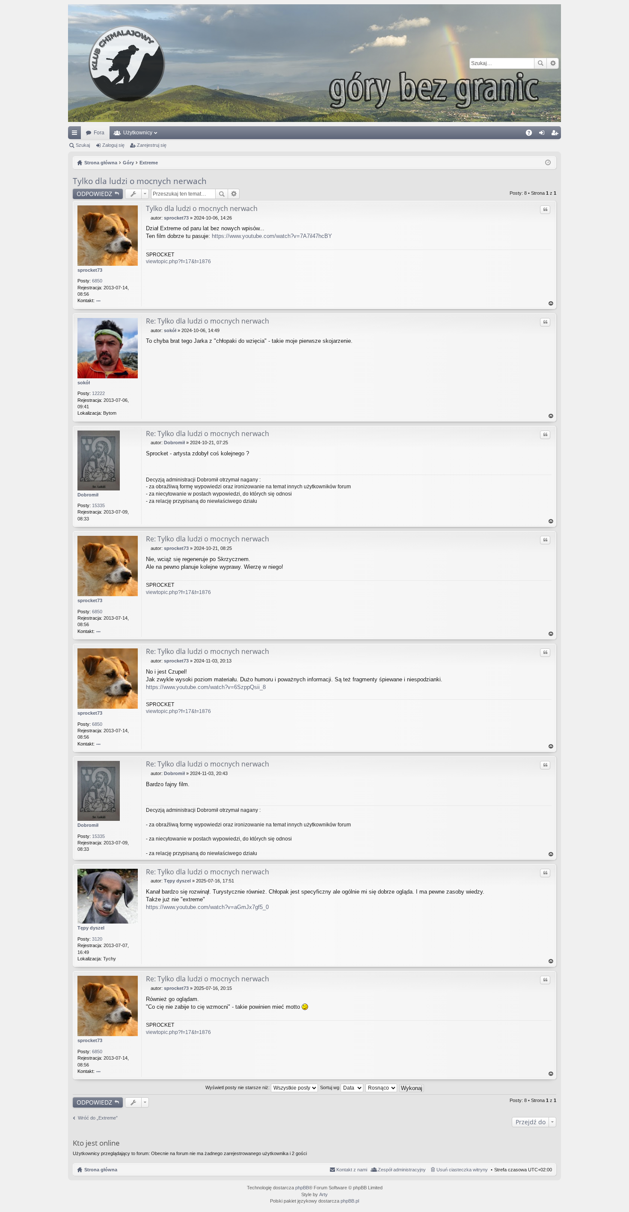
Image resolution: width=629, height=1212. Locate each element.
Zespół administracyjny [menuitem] (402, 1169)
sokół (83, 382)
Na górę (551, 303)
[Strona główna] (314, 63)
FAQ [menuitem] (531, 134)
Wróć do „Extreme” (98, 1117)
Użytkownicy (137, 133)
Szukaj (540, 63)
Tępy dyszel (90, 927)
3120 (97, 939)
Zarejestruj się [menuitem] (556, 134)
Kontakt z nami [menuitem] (351, 1169)
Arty (323, 1194)
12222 (98, 393)
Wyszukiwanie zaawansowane (552, 63)
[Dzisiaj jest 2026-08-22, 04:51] (548, 162)
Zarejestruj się (151, 145)
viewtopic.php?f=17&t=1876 (178, 261)
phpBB (302, 1187)
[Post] (148, 217)
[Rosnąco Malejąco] (381, 1087)
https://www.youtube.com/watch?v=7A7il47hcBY (272, 236)
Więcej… (76, 134)
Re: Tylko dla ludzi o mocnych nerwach (207, 321)
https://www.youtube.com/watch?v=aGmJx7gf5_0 (207, 907)
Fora (99, 133)
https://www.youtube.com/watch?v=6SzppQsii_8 (206, 687)
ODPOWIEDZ (94, 194)
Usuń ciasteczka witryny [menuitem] (462, 1169)
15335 (98, 505)
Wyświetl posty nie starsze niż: (238, 1087)
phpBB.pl (350, 1200)
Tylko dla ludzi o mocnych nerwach (140, 181)
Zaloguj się (113, 145)
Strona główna (100, 1169)
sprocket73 (89, 270)
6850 (97, 280)
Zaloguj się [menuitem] (543, 134)
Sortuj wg (330, 1087)
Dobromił (87, 494)
